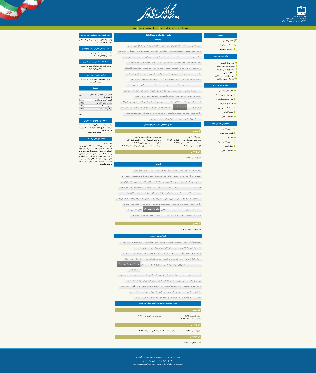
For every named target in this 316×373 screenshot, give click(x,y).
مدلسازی (144, 85)
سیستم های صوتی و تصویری (191, 79)
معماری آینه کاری (143, 51)
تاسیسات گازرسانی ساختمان (191, 102)
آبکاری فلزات (122, 51)
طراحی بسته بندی (181, 181)
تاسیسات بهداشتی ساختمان (142, 102)
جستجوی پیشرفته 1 (226, 45)
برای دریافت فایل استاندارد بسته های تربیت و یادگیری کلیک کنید (95, 67)
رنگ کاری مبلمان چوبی (193, 90)
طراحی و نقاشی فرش (193, 210)
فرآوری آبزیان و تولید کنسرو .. (130, 286)
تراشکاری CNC (126, 102)
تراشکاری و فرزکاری (194, 107)
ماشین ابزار (179, 118)
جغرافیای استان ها (226, 103)
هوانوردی (163, 297)
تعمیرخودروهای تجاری (175, 90)
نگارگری (121, 193)
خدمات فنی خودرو (159, 113)
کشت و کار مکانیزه (166, 242)
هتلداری (198, 292)
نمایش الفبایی (228, 40)
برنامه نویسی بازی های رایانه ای (190, 68)
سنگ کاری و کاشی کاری (159, 51)
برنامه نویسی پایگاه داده (181, 57)
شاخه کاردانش (228, 112)
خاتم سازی (174, 215)
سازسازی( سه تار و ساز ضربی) (144, 181)
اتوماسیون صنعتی (172, 68)
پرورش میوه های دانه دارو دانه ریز (169, 280)
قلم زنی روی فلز (195, 187)
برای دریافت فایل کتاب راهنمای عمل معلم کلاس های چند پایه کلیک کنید (95, 41)
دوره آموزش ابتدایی (228, 63)
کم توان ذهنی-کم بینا (225, 141)
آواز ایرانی (170, 193)
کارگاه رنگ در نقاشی (105, 109)
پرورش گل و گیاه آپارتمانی (192, 280)
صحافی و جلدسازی (172, 187)
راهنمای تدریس (229, 72)
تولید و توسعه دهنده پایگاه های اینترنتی (171, 62)
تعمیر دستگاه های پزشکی (192, 73)
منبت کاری (184, 187)
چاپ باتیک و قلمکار (125, 187)
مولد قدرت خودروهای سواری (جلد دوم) (147, 140)
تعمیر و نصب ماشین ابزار (132, 113)
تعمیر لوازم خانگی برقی (157, 73)
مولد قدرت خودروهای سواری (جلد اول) (187, 140)
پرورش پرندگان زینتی (151, 242)
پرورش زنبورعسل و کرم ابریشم (173, 259)
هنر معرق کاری (159, 187)
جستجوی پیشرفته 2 (226, 49)
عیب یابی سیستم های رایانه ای (133, 57)
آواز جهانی (178, 193)
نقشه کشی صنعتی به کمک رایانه (178, 113)
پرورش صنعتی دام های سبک (152, 253)
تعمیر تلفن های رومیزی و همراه (136, 73)
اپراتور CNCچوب (152, 96)
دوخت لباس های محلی (180, 204)
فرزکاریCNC (135, 79)
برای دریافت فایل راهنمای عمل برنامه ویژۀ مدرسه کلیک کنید (95, 80)
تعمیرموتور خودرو (180, 107)
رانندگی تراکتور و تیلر (194, 318)
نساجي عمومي (196, 57)
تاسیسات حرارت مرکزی (193, 118)
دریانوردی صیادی (156, 264)
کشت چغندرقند (195, 342)
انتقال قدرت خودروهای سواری (150, 143)
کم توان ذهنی (228, 128)
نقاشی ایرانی (130, 193)
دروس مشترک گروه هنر (193, 170)
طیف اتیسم (229, 146)
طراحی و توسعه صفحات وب (169, 79)
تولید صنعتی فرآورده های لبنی (171, 286)
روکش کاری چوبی (178, 85)
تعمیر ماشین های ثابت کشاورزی (131, 242)
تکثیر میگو (144, 264)
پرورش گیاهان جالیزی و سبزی (169, 275)
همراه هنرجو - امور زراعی (152, 316)
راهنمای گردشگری (151, 292)
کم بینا (230, 137)
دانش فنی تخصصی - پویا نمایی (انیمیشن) (101, 95)
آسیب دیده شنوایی (226, 133)
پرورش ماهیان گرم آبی (193, 259)
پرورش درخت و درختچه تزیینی (128, 275)
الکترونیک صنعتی (133, 62)
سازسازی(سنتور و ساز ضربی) (150, 215)
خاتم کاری (165, 215)
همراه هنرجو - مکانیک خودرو (151, 137)
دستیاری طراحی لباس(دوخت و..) (166, 176)
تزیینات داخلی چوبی (148, 90)
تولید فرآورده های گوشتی (150, 286)
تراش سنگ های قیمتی (134, 210)
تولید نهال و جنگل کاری (149, 275)
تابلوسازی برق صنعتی (174, 73)
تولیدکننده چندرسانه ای (148, 62)
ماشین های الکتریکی (194, 62)
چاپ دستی (197, 193)
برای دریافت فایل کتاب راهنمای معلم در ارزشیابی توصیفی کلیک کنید (98, 54)
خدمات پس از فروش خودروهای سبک (188, 96)
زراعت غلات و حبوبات (133, 280)
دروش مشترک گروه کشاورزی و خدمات (188, 242)
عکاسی (182, 210)
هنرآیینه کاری (186, 198)
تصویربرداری (137, 170)
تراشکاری (177, 102)
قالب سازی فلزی (126, 107)
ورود (134, 28)
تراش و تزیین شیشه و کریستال (190, 215)
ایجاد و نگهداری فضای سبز (143, 248)
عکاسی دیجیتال (195, 204)
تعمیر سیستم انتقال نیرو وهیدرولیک (166, 248)
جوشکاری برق (161, 90)
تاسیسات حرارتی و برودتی (163, 102)
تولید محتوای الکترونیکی (133, 68)
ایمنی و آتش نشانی (136, 292)
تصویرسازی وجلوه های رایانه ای (190, 176)
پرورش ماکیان (128, 259)
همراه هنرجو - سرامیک (193, 229)
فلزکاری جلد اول (195, 145)
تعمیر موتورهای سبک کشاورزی (190, 248)
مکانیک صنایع (196, 113)
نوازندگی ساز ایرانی (143, 193)
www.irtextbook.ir (95, 132)
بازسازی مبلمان (140, 96)
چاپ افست (153, 85)
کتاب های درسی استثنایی (226, 79)
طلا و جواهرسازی (126, 181)
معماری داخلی (178, 170)
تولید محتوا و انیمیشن (163, 170)
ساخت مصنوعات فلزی (193, 85)
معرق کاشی (135, 215)
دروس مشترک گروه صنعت (192, 45)
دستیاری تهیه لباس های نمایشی (142, 176)
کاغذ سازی (187, 193)
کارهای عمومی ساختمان (152, 45)
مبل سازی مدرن (164, 85)
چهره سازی (197, 198)
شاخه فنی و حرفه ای (225, 107)
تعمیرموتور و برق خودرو (149, 107)
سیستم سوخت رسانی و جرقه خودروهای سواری (144, 145)
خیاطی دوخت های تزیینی (161, 204)
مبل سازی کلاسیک (133, 85)
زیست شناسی (196, 316)
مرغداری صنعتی (133, 269)
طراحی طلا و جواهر (136, 198)
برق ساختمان (166, 57)
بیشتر (81, 114)
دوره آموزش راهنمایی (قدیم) (225, 75)
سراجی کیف (135, 204)
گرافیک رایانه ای (149, 170)
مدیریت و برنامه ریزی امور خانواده (146, 297)
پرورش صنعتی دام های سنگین (190, 253)
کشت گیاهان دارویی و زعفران (191, 275)
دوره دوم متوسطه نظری (224, 99)
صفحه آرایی (126, 176)
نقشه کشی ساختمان (176, 51)
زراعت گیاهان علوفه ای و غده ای (128, 264)
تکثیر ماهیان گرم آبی (171, 253)
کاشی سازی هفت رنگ (151, 209)
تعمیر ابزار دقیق (158, 68)
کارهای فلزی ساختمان (135, 45)
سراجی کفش (146, 204)
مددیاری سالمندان (174, 297)
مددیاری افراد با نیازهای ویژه (191, 297)
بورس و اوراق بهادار (174, 292)
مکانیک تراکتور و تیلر (194, 264)
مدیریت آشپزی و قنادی (172, 198)
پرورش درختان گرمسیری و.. (131, 253)
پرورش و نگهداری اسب (153, 259)
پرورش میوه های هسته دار (192, 286)
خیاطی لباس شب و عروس (154, 198)
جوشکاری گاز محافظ (167, 96)
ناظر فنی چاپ (169, 118)
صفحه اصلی (183, 28)
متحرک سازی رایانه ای (104, 103)
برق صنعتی (147, 68)
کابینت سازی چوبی (165, 107)
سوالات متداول (145, 28)
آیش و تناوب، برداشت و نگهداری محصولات (160, 330)
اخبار (174, 28)
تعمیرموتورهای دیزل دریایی (171, 45)
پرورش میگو (139, 259)
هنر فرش (126, 204)
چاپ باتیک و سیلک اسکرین (143, 187)
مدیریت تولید (196, 157)
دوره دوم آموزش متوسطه (226, 69)
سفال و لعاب (173, 210)
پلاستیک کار (147, 113)
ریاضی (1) (197, 137)
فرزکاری (136, 107)
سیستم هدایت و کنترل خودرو (190, 143)
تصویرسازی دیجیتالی (152, 57)
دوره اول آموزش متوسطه (226, 66)
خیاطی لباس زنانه (195, 181)
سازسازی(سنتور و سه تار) (164, 181)
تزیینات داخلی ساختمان (193, 51)
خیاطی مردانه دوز (122, 198)
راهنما (155, 28)
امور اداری (162, 292)
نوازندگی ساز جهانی (157, 193)
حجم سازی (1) (107, 106)
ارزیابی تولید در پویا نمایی (103, 100)
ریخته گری (131, 51)
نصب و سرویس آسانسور (149, 79)
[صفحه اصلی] (294, 13)
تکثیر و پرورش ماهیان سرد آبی (174, 264)
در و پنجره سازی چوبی (131, 90)
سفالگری (164, 210)
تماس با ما (165, 28)
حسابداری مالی (188, 292)
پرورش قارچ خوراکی (149, 280)
